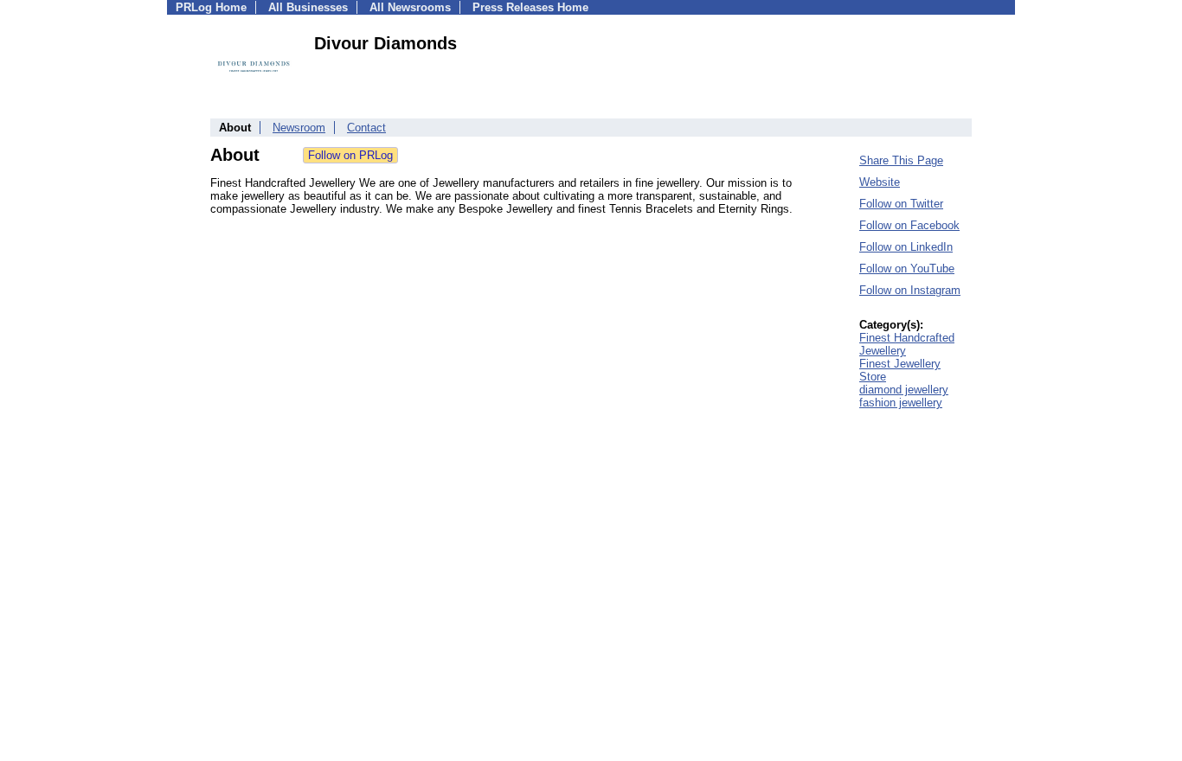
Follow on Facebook (909, 225)
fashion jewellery (900, 402)
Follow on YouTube (906, 268)
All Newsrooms (410, 7)
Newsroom (299, 127)
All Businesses (308, 7)
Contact (366, 127)
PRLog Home (211, 7)
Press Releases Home (530, 7)
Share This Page (901, 160)
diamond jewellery (903, 389)
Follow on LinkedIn (906, 246)
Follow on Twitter (901, 203)
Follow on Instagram (909, 290)
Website (879, 182)
